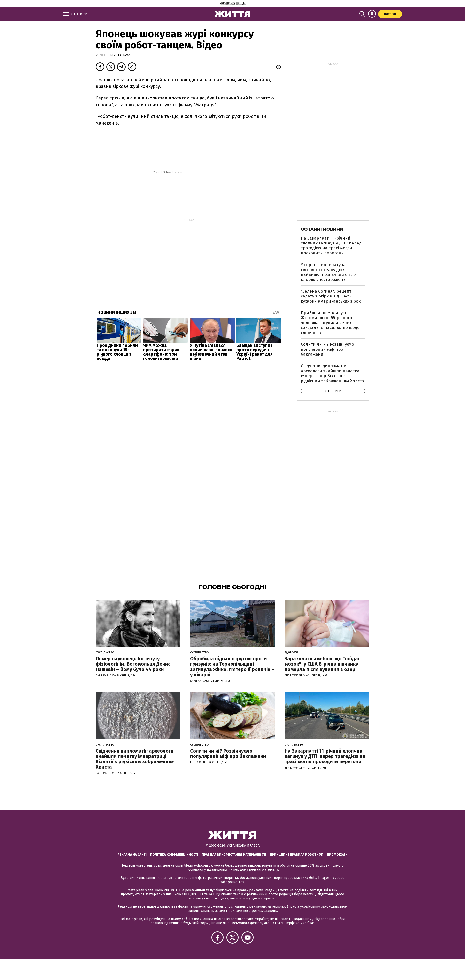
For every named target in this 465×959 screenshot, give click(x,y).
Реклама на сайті (132, 854)
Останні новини (322, 229)
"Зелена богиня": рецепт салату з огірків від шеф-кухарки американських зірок (331, 296)
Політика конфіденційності (174, 854)
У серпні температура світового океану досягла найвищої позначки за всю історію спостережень (328, 272)
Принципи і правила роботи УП (296, 854)
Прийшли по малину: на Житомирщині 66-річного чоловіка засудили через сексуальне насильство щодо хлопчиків (330, 322)
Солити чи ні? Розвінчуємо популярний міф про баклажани (327, 349)
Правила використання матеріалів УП (234, 854)
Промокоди (337, 854)
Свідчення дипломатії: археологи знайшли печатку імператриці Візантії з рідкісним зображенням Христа (332, 373)
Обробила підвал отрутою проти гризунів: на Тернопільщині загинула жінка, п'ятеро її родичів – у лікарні (232, 666)
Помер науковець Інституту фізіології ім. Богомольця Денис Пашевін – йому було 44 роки (133, 664)
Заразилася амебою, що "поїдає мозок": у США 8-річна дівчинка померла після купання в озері (322, 664)
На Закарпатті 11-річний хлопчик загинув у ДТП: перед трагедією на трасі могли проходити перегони (331, 246)
